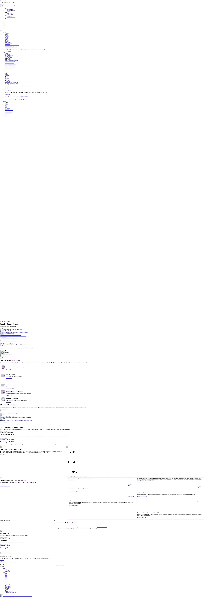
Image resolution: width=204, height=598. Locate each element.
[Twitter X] (0, 595)
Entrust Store (7, 588)
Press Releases (7, 108)
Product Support (7, 80)
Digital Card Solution (8, 57)
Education (6, 39)
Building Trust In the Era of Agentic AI (7, 416)
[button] (102, 219)
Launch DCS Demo (3, 445)
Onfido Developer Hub (11, 10)
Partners (6, 575)
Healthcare (6, 37)
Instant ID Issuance (8, 56)
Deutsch (4, 24)
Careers (6, 105)
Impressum (6, 579)
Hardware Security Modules (9, 63)
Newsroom (4, 580)
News (6, 107)
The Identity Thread (8, 584)
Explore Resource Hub (58, 529)
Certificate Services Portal (11, 17)
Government (7, 36)
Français (4, 23)
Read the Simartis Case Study (142, 501)
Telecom (6, 38)
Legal (1, 596)
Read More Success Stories (5, 486)
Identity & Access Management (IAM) (11, 60)
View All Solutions (8, 51)
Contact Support (9, 13)
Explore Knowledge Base (4, 551)
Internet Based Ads (12, 596)
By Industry (7, 33)
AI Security (7, 41)
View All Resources (8, 88)
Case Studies (7, 78)
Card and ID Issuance (8, 43)
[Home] (1, 30)
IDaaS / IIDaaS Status (8, 586)
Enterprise (6, 35)
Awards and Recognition (9, 110)
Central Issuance (7, 54)
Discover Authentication (10, 388)
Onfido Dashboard (10, 9)
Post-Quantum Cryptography (9, 46)
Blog (5, 18)
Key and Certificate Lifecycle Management (12, 45)
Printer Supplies (9, 16)
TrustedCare (25, 99)
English (4, 19)
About (6, 573)
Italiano (4, 27)
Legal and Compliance (8, 112)
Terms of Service (18, 596)
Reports (6, 79)
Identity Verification (8, 42)
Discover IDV (8, 369)
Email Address (2, 564)
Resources (6, 589)
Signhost (8, 11)
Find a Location (7, 571)
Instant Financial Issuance (9, 55)
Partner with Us (3, 454)
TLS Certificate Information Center (10, 592)
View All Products (8, 68)
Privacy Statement (6, 596)
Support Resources (10, 14)
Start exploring (7, 86)
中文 (3, 21)
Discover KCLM (9, 395)
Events (6, 73)
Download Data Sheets (4, 544)
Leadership (6, 104)
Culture (6, 106)
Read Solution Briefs (3, 537)
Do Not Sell (41, 596)
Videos (6, 77)
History (6, 103)
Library (6, 590)
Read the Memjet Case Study (73, 488)
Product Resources (6, 585)
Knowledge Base (7, 81)
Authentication (7, 44)
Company (4, 572)
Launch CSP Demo (3, 431)
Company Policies (29, 596)
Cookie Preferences (35, 596)
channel (22, 96)
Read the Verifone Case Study (142, 486)
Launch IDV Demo (3, 438)
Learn (6, 72)
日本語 (4, 28)
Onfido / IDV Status (8, 587)
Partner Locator (7, 94)
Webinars (6, 74)
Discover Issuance (9, 378)
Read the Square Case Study (73, 501)
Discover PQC (8, 402)
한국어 (4, 25)
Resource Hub (7, 75)
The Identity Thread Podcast (102, 527)
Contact (4, 568)
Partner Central (19, 99)
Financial (6, 34)
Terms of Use (23, 596)
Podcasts (6, 76)
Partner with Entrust (8, 90)
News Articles (7, 109)
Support (6, 574)
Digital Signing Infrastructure (9, 67)
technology (26, 96)
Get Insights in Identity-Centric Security (11, 82)
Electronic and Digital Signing (10, 61)
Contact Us (2, 560)
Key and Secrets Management (10, 66)
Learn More (2, 4)
